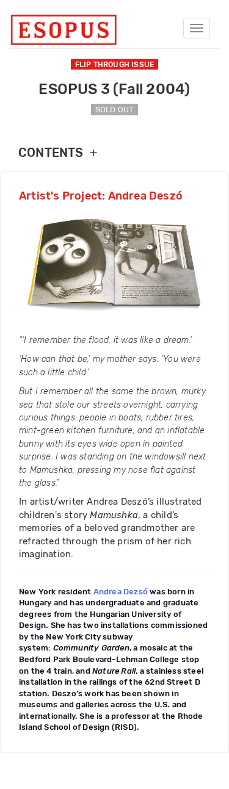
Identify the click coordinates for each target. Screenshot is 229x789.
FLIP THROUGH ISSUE (114, 64)
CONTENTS (57, 153)
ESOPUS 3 (114, 89)
